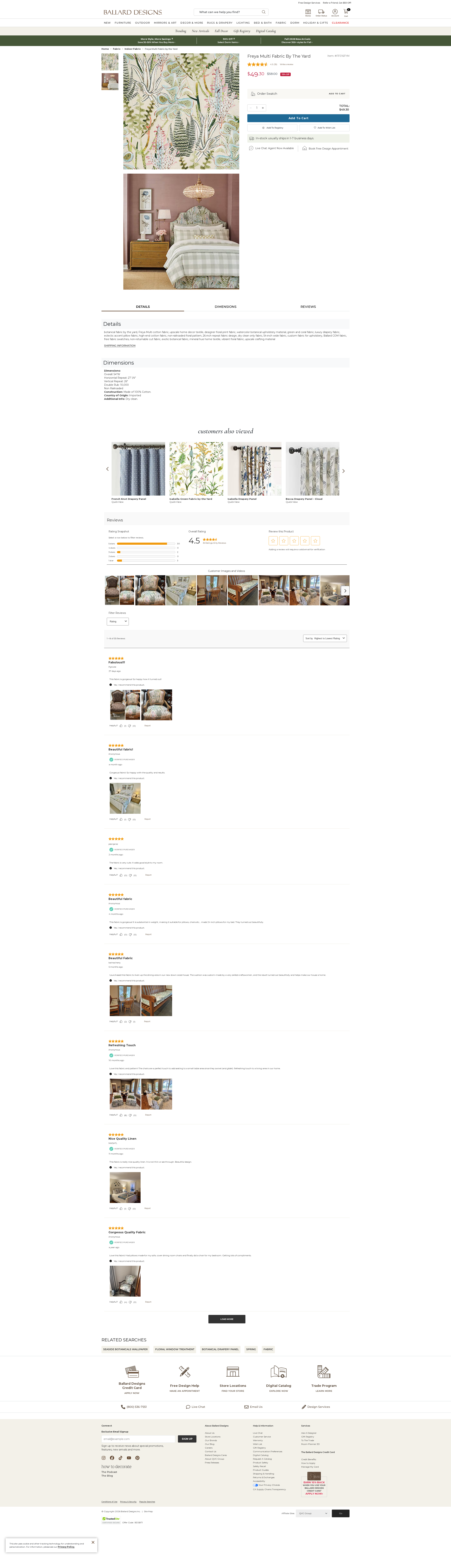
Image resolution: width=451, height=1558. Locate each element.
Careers (208, 1447)
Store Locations (212, 1436)
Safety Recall (259, 1466)
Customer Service (262, 1436)
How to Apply (308, 1463)
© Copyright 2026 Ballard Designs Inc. (121, 1511)
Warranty (258, 1440)
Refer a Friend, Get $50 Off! (337, 3)
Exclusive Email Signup (114, 1431)
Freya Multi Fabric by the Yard (161, 49)
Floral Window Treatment (174, 1349)
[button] (132, 12)
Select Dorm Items (228, 42)
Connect (106, 1426)
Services (305, 1426)
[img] (181, 111)
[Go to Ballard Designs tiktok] (120, 1458)
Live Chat (258, 1433)
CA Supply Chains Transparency (269, 1489)
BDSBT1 (139, 1522)
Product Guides (261, 1470)
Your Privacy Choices (269, 1485)
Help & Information (263, 1426)
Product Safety (260, 1462)
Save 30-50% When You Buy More (156, 42)
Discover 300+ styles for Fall (296, 42)
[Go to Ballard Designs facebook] (112, 1458)
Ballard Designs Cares (216, 1455)
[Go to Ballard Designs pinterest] (137, 1458)
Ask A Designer (309, 1433)
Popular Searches (147, 1502)
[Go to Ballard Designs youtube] (129, 1458)
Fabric (117, 49)
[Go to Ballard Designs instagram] (103, 1458)
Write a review (286, 64)
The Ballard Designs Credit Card (318, 1452)
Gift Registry (259, 1447)
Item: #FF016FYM (338, 56)
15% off (285, 74)
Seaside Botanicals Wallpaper (125, 1349)
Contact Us (210, 1451)
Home (105, 49)
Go (340, 1513)
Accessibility (259, 1481)
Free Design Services (309, 3)
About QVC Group (214, 1459)
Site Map (148, 1511)
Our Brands (211, 1440)
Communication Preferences (267, 1451)
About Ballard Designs (216, 1426)
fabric (268, 1349)
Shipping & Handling (263, 1473)
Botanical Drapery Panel (220, 1349)
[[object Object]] (225, 921)
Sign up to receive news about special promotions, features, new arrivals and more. (132, 1447)
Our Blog (209, 1444)
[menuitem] (107, 23)
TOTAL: (344, 106)
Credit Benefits (308, 1459)
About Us (209, 1433)
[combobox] (231, 12)
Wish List (257, 1444)
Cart (346, 16)
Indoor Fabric (133, 49)
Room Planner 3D (310, 1444)
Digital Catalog (260, 1455)
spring (251, 1349)
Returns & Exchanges (263, 1477)
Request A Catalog (262, 1459)
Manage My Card (310, 1466)
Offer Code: (128, 1522)
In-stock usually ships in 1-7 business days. (285, 138)
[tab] (142, 306)
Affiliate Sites (288, 1513)
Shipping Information (119, 345)
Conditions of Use (109, 1502)
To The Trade (307, 1440)
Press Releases (212, 1462)
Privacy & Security (128, 1502)
